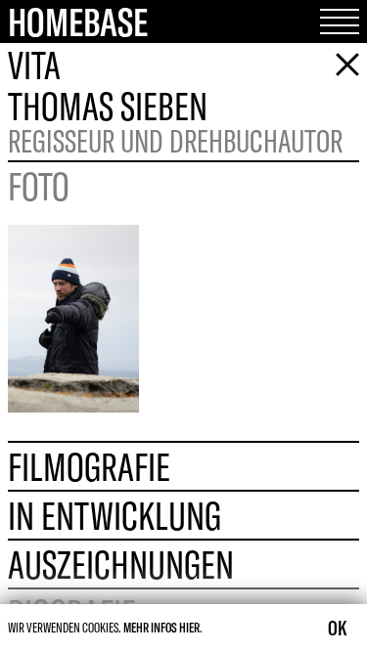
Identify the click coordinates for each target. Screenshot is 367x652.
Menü (331, 21)
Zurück (339, 64)
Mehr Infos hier (161, 627)
